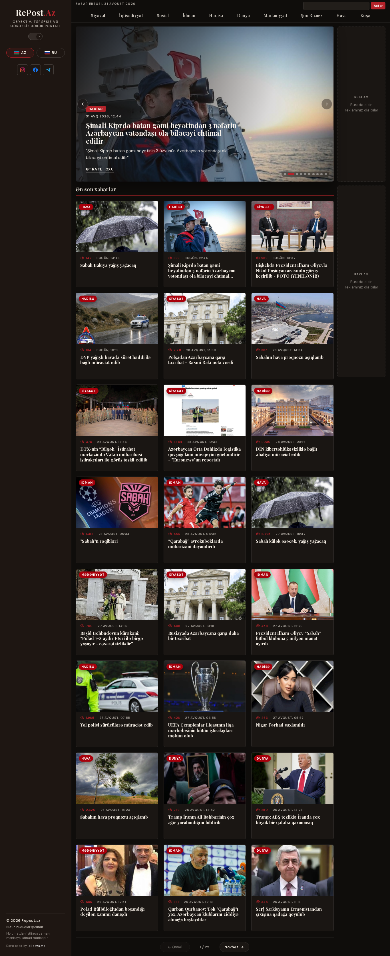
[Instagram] (22, 69)
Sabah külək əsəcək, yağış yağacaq (291, 541)
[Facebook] (35, 69)
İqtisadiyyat (131, 15)
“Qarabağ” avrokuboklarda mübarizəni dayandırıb (195, 543)
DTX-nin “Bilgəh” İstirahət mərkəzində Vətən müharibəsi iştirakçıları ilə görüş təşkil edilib (113, 454)
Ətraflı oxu (100, 169)
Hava (341, 15)
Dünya (243, 15)
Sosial (163, 15)
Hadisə (216, 15)
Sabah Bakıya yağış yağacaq (108, 265)
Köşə (365, 15)
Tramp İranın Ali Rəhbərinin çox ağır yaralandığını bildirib (201, 819)
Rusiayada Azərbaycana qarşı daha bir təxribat (203, 635)
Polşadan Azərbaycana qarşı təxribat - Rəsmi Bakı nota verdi (200, 360)
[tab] (285, 174)
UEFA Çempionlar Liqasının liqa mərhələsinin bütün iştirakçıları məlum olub (201, 730)
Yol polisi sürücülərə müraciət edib (116, 725)
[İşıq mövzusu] (35, 36)
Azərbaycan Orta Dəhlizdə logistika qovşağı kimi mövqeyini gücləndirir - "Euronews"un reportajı (204, 454)
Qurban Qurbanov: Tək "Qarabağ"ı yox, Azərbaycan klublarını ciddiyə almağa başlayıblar (203, 914)
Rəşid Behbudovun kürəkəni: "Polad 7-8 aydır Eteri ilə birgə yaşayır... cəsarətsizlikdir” (111, 638)
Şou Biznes (312, 15)
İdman (189, 15)
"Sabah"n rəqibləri (99, 541)
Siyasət (98, 15)
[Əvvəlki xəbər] (82, 104)
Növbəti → (234, 947)
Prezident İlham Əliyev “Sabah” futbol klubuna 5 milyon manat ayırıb (288, 638)
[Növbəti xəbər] (326, 104)
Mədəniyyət (275, 15)
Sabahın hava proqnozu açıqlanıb (289, 357)
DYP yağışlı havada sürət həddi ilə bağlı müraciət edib (115, 360)
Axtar (378, 6)
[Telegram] (48, 69)
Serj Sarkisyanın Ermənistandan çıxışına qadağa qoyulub (289, 911)
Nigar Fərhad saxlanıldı (280, 725)
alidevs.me (37, 946)
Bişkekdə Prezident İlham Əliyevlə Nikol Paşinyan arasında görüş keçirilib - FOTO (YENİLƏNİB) (291, 271)
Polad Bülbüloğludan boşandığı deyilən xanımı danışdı (112, 911)
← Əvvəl (175, 947)
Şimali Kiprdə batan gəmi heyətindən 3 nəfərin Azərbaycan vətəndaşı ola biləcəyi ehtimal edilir (161, 133)
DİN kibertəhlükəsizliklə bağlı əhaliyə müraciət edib (286, 451)
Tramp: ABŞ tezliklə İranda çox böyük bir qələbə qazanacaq (288, 819)
